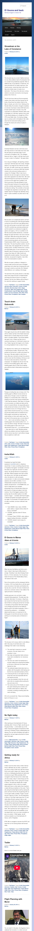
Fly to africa (25, 704)
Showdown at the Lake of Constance (13, 47)
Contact (7, 34)
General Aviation (24, 744)
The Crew (16, 31)
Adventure (7, 527)
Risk (19, 294)
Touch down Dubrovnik (10, 303)
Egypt (23, 288)
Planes (23, 706)
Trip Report (12, 284)
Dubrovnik (26, 444)
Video (12, 892)
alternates (15, 286)
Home (6, 27)
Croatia (21, 444)
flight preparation (13, 739)
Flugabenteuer (19, 289)
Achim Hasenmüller (24, 284)
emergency (7, 289)
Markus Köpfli (24, 291)
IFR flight (18, 291)
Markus (6, 308)
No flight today (11, 715)
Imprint (12, 34)
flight (12, 289)
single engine (8, 835)
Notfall (6, 292)
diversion (7, 288)
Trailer (7, 842)
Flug (15, 289)
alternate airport (9, 286)
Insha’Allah (9, 454)
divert (19, 288)
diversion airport (14, 288)
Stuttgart (23, 294)
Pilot (20, 292)
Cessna (20, 286)
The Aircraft (24, 31)
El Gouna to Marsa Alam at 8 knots (13, 539)
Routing (18, 27)
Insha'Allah (13, 464)
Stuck (12, 747)
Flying (25, 289)
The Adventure (8, 31)
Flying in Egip (16, 744)
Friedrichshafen (8, 291)
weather (17, 747)
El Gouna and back (14, 10)
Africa (6, 444)
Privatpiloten (15, 294)
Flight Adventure (12, 743)
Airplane (12, 887)
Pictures (12, 27)
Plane (26, 292)
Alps (9, 444)
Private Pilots (8, 294)
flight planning (8, 704)
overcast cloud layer (13, 292)
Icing (14, 291)
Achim (6, 53)
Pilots (23, 292)
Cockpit (25, 286)
